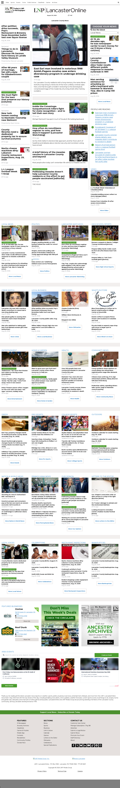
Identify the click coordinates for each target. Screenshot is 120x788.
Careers (80, 771)
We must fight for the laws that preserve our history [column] (15, 98)
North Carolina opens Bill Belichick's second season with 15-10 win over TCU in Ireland (74, 451)
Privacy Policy (42, 771)
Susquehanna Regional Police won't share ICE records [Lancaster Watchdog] (74, 256)
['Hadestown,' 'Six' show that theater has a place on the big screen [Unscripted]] (15, 359)
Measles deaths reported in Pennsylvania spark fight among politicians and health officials (43, 505)
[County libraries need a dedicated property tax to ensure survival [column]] (25, 131)
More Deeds (14, 463)
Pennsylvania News (41, 476)
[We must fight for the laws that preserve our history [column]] (25, 93)
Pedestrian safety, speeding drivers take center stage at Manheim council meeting (104, 387)
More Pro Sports (45, 459)
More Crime (15, 337)
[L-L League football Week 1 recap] (25, 170)
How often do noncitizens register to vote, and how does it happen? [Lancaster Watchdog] (47, 131)
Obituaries (67, 290)
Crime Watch (8, 290)
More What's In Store (104, 337)
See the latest (99, 30)
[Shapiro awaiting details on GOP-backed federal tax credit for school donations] (45, 233)
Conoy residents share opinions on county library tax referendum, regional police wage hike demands (104, 370)
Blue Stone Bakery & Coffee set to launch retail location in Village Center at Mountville (104, 310)
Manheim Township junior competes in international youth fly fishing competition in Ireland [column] (105, 450)
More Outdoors (104, 459)
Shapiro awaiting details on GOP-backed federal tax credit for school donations (44, 244)
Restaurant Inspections (74, 543)
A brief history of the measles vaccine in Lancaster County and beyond (48, 154)
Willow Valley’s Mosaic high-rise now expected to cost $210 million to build (45, 327)
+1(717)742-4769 (22, 616)
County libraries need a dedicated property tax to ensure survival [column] (14, 562)
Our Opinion (68, 476)
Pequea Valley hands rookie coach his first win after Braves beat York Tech (104, 250)
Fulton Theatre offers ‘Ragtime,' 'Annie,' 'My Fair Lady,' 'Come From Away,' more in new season (14, 381)
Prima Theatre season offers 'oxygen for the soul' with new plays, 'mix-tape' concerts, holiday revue (15, 389)
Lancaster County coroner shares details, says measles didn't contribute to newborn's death (106, 138)
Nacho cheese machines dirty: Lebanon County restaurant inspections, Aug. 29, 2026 (12, 154)
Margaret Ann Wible (69, 320)
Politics (36, 224)
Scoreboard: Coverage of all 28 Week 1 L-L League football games (105, 129)
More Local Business (44, 337)
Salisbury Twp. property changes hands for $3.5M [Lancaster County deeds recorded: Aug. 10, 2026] (14, 453)
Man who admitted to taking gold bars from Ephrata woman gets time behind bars (14, 327)
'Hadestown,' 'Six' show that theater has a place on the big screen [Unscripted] (15, 372)
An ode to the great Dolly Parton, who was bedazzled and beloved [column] (14, 582)
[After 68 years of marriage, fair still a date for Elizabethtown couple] (25, 69)
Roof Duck (21, 627)
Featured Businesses (12, 606)
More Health (74, 398)
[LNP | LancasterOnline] (60, 10)
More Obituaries (75, 327)
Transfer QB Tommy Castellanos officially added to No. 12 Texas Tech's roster (73, 443)
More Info (27, 621)
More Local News (104, 101)
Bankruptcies (98, 543)
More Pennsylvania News (45, 523)
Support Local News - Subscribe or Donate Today (60, 712)
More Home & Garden (44, 401)
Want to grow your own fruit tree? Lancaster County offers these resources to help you (44, 370)
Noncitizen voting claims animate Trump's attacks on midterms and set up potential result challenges (44, 496)
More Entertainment (15, 399)
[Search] (118, 2)
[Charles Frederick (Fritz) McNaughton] (75, 299)
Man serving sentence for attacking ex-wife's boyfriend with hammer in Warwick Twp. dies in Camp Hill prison (102, 86)
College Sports (69, 414)
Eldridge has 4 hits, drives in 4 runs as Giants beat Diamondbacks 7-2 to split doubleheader (45, 450)
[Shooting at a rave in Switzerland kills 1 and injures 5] (15, 485)
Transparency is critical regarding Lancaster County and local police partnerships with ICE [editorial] (74, 511)
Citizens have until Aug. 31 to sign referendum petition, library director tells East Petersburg (105, 378)
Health (65, 350)
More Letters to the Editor (104, 521)
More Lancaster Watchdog (74, 276)
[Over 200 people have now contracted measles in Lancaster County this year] (75, 359)
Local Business (39, 290)
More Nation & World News (14, 521)
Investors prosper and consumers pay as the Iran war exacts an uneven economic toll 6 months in (15, 503)
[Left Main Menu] (2, 2)
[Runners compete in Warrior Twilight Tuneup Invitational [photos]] (105, 233)
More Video (104, 210)
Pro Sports (37, 414)
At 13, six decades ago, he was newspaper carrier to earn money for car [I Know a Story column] (104, 45)
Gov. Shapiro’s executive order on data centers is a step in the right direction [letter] (104, 496)
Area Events (8, 652)
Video (93, 169)
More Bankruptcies (105, 583)
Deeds (5, 414)
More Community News (104, 397)
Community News (100, 350)
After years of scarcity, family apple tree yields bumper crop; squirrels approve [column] (44, 381)
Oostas (19, 609)
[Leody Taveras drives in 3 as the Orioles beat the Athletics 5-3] (45, 423)
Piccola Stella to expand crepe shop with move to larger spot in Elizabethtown (104, 327)
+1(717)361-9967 (22, 634)
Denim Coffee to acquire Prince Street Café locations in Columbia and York (104, 318)
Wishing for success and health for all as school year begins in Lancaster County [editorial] (75, 519)
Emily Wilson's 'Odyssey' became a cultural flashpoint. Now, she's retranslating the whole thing (44, 513)
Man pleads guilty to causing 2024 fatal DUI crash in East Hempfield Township (14, 318)
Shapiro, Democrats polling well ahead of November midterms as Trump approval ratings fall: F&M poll (45, 252)
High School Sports (101, 224)
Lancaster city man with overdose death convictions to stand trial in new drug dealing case (14, 310)
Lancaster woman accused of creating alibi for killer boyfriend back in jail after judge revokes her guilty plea (106, 157)
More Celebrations (44, 581)
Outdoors (97, 414)
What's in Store (99, 290)
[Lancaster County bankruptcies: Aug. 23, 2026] (105, 551)
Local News (7, 224)
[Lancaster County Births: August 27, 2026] (45, 551)
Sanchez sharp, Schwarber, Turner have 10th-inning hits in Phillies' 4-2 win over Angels (44, 441)
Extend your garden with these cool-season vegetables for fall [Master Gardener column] (45, 391)
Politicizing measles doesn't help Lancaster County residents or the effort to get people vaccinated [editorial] (48, 175)
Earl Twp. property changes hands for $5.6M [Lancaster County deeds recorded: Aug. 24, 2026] (14, 434)
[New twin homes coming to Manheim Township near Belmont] (25, 112)
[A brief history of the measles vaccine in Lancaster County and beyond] (78, 156)
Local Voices (8, 543)
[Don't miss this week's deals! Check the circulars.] (60, 625)
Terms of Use (62, 771)
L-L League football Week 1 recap (9, 171)
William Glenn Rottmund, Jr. (71, 315)
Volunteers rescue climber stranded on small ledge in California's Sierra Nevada (14, 511)
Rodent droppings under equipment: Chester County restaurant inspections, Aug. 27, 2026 (75, 581)
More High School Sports (105, 267)
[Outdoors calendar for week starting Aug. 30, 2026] (105, 423)
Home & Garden (39, 350)
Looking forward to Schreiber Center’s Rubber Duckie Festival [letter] (103, 511)
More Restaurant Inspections (74, 591)
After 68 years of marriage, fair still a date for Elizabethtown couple (11, 72)
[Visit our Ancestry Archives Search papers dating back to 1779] (100, 625)
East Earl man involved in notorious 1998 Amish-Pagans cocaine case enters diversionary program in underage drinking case (60, 72)
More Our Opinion (74, 529)
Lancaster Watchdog (72, 224)
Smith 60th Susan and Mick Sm (43, 574)
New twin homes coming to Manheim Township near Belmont (13, 116)
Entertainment (9, 350)
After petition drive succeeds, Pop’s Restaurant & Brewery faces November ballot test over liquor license (14, 32)
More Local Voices (14, 591)
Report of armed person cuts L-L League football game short (105, 147)
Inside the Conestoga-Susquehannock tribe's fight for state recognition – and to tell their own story (48, 109)
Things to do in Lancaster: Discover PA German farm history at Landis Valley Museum (13, 53)
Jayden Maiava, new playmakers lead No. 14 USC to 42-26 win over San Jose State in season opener (75, 434)
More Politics (44, 271)
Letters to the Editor (103, 476)
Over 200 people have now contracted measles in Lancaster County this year (73, 370)
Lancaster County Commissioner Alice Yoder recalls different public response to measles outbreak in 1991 (101, 65)
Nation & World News (12, 476)
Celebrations (38, 543)
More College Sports (74, 461)
